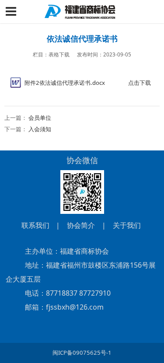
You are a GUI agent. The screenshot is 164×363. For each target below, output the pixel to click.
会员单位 (39, 118)
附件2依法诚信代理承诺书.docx (64, 83)
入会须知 (39, 129)
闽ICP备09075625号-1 (82, 352)
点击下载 (139, 83)
